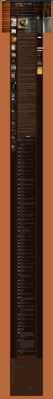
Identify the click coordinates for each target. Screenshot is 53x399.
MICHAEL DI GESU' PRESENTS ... (15, 11)
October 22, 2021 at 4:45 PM (22, 257)
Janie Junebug (21, 173)
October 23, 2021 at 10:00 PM (22, 323)
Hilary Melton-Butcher (22, 178)
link (30, 32)
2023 (12, 361)
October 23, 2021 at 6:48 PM (22, 316)
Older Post (34, 356)
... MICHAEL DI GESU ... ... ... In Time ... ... (26, 5)
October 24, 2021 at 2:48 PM (22, 326)
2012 (12, 380)
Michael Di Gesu (21, 169)
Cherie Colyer (21, 252)
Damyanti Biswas (21, 279)
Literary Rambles (13, 136)
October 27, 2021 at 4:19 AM (22, 337)
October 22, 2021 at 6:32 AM (22, 189)
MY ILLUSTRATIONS (34, 11)
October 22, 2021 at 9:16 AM (22, 208)
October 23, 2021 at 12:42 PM (22, 300)
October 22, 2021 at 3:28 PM (22, 247)
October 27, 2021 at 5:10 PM (22, 352)
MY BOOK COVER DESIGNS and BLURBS (26, 11)
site (29, 27)
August (13, 369)
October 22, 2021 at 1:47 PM (22, 237)
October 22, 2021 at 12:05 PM (22, 233)
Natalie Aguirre (21, 235)
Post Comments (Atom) (22, 357)
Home (27, 356)
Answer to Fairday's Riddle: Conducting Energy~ (15, 123)
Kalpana (20, 331)
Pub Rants (13, 106)
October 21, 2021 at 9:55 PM (22, 176)
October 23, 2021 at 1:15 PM (22, 303)
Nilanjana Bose (21, 183)
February (13, 372)
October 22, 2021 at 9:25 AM (22, 216)
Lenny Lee (21, 296)
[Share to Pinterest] (29, 136)
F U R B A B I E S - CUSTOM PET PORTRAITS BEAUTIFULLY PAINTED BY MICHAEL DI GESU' (22, 14)
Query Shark (13, 107)
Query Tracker (13, 105)
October (13, 365)
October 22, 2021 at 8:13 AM (22, 192)
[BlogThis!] (27, 136)
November (14, 364)
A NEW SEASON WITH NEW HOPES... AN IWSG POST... (18, 367)
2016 (12, 377)
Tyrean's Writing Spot (14, 145)
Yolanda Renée (21, 213)
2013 (12, 379)
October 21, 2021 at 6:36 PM (22, 145)
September (14, 368)
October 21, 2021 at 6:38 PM (22, 149)
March (13, 371)
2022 (12, 362)
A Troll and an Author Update (15, 146)
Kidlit (12, 104)
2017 (12, 376)
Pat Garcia (21, 273)
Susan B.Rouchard (21, 328)
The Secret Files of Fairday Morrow (13, 121)
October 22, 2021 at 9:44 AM (22, 220)
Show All (15, 152)
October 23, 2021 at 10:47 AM (22, 284)
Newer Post (19, 356)
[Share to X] (28, 136)
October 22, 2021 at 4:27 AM (22, 181)
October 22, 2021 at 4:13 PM (22, 254)
